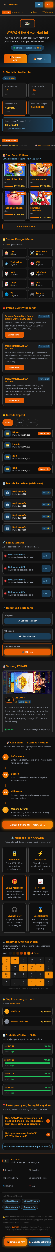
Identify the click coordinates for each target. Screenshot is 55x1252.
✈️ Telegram (7, 1186)
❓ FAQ (32, 1186)
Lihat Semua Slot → (27, 226)
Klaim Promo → (14, 334)
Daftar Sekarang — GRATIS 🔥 (27, 824)
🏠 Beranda (7, 1170)
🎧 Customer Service (38, 1178)
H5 (39, 4)
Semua (8, 422)
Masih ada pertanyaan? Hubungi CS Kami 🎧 (27, 1146)
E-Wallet (32, 422)
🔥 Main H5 (40, 58)
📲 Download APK (15, 59)
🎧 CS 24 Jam (27, 652)
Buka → (46, 555)
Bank (19, 422)
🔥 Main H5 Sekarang (39, 1241)
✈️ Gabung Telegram (27, 621)
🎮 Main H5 (34, 1170)
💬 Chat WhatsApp (27, 636)
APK (49, 4)
